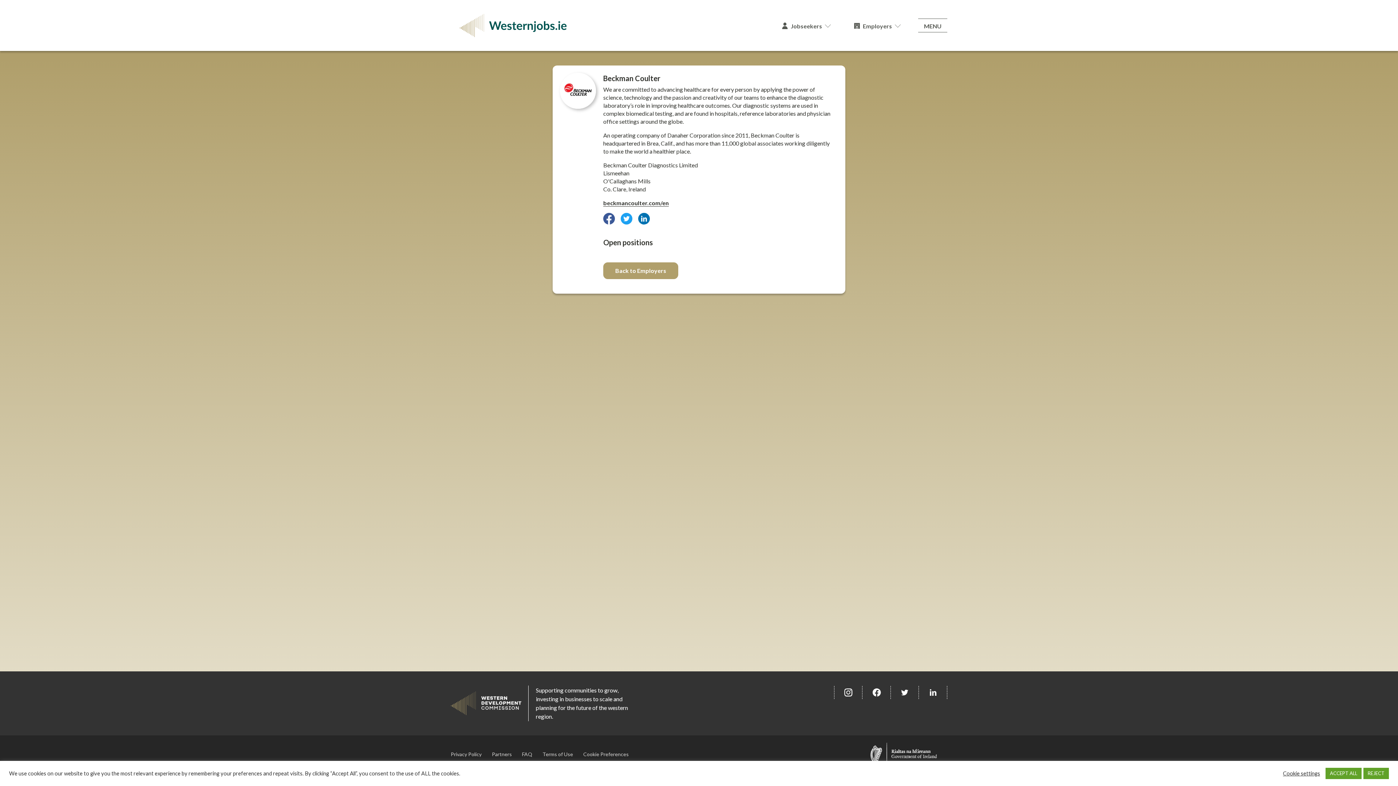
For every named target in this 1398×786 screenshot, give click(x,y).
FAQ (527, 754)
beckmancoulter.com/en (636, 202)
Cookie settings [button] (1301, 773)
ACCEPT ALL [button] (1343, 773)
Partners (502, 754)
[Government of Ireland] (903, 754)
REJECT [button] (1376, 773)
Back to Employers (640, 270)
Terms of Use (557, 754)
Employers (877, 26)
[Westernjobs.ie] (610, 25)
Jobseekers (806, 26)
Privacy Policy (466, 754)
